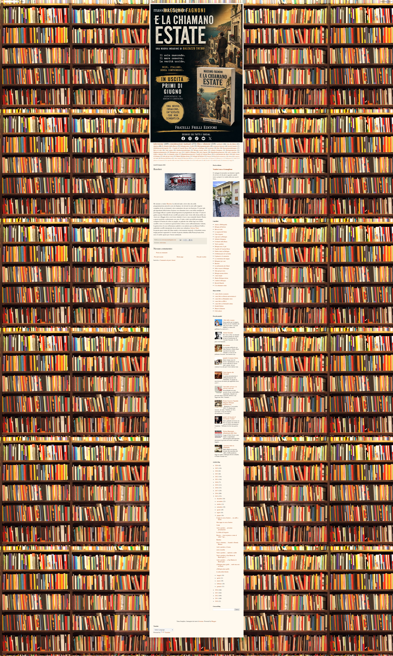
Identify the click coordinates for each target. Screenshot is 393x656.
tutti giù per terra (168, 156)
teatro (219, 160)
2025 (216, 468)
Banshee (169, 204)
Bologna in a (220, 158)
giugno (219, 515)
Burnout (217, 263)
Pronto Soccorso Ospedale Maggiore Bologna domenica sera (230, 402)
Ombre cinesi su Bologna (222, 251)
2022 (216, 477)
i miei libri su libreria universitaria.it (225, 296)
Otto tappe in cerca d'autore (224, 522)
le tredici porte (198, 160)
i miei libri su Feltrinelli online (224, 304)
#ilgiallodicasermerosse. (219, 156)
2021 (216, 479)
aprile (219, 578)
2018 (216, 488)
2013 (216, 593)
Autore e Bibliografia (221, 224)
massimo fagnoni (170, 9)
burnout (209, 156)
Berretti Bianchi (219, 283)
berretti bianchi (232, 146)
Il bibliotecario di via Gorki (223, 254)
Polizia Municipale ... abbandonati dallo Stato (230, 432)
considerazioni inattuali (180, 143)
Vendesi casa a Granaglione (222, 169)
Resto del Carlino (185, 160)
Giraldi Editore (219, 306)
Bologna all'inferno (220, 227)
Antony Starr (194, 228)
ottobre (219, 504)
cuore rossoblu (220, 550)
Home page (180, 257)
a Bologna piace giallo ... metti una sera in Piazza (227, 565)
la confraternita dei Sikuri (222, 266)
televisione (158, 143)
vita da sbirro (231, 144)
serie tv (209, 160)
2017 (216, 491)
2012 (216, 596)
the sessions (226, 345)
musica (156, 146)
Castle (218, 525)
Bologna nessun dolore (200, 150)
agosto (219, 510)
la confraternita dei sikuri (221, 154)
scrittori (219, 144)
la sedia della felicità (222, 572)
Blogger (213, 621)
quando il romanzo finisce (230, 358)
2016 (216, 493)
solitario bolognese (216, 150)
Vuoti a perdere (219, 244)
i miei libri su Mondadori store (224, 299)
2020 (216, 482)
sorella (214, 160)
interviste (185, 158)
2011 (216, 598)
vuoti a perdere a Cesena (223, 547)
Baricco (192, 158)
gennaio (219, 586)
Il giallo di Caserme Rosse (202, 158)
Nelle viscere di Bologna (222, 268)
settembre (220, 507)
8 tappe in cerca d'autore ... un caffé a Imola (227, 519)
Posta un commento (161, 253)
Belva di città (158, 150)
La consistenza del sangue (222, 259)
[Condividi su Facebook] (190, 240)
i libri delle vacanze (228, 320)
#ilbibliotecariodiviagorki (161, 148)
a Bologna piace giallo (222, 569)
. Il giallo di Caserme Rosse (180, 148)
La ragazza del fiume (221, 232)
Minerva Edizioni (220, 308)
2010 (216, 601)
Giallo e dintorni (158, 154)
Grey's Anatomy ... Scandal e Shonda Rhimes (227, 543)
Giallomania (228, 158)
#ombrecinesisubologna (183, 150)
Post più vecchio (201, 257)
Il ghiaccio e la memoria (222, 256)
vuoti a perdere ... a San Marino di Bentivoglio (226, 561)
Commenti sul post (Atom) (167, 260)
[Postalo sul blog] (186, 240)
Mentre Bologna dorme (183, 156)
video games (169, 150)
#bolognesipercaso (231, 150)
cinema (230, 156)
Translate (167, 632)
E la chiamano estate (221, 285)
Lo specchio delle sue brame (172, 160)
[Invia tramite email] (184, 240)
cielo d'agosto (203, 152)
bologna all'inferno (198, 156)
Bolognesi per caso (175, 152)
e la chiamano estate (172, 154)
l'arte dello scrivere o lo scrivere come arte (230, 387)
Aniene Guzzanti (228, 333)
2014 (216, 590)
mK (204, 160)
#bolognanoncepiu (203, 146)
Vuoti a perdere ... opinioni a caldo (226, 553)
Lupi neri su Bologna (198, 148)
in (192, 160)
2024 (216, 471)
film (218, 148)
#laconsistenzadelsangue (230, 148)
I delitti (235, 158)
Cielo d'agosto (219, 234)
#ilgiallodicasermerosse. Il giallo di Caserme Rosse (196, 154)
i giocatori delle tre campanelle (228, 446)
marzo (219, 581)
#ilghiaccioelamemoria (160, 152)
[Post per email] (180, 240)
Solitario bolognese (220, 239)
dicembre (220, 499)
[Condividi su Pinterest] (192, 240)
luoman (201, 621)
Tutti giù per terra (220, 271)
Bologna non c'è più (220, 246)
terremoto (224, 160)
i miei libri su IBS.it (220, 301)
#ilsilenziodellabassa (166, 158)
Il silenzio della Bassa (169, 146)
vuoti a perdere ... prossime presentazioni (224, 529)
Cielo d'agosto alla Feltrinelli (228, 373)
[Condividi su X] (188, 240)
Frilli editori (218, 311)
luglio (219, 512)
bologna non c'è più (187, 146)
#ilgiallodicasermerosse (217, 152)
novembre (220, 501)
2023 (216, 474)
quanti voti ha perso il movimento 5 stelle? (229, 418)
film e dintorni (203, 143)
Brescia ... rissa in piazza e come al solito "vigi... (226, 536)
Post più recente (158, 257)
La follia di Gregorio (222, 532)
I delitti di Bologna (190, 152)
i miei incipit (177, 158)
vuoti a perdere (232, 152)
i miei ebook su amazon (221, 294)
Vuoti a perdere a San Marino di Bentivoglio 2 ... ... (225, 556)
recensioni (210, 148)
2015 (216, 496)
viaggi (230, 160)
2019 (216, 485)
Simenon (213, 158)
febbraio (219, 584)
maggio (219, 575)
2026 (216, 465)
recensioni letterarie (219, 146)
